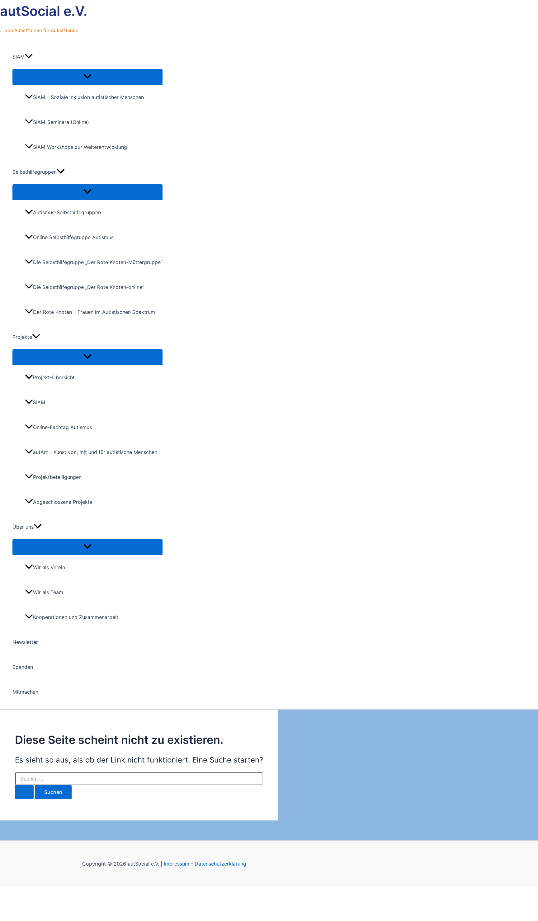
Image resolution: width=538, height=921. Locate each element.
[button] (29, 56)
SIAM (18, 57)
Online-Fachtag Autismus (62, 427)
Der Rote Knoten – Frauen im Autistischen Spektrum (94, 312)
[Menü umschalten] (87, 76)
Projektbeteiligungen (57, 477)
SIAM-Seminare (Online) (61, 122)
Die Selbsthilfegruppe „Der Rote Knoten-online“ (88, 287)
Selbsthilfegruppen (34, 172)
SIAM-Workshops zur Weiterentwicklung (80, 147)
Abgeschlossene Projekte (62, 502)
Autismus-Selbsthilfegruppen (67, 212)
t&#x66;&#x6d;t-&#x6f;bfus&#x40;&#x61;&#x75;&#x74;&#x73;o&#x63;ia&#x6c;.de (298, 897)
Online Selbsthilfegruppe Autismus (73, 237)
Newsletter (25, 642)
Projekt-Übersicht (54, 377)
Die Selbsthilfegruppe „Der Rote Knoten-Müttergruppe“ (98, 262)
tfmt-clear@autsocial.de (172, 897)
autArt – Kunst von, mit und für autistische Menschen (95, 452)
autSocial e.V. (43, 11)
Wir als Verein (49, 567)
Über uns (23, 527)
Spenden (22, 667)
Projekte (22, 337)
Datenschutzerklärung (220, 864)
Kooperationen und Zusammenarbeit (75, 617)
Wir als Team (48, 592)
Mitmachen (25, 692)
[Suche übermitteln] (24, 792)
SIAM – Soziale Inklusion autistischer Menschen (88, 97)
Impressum (176, 864)
